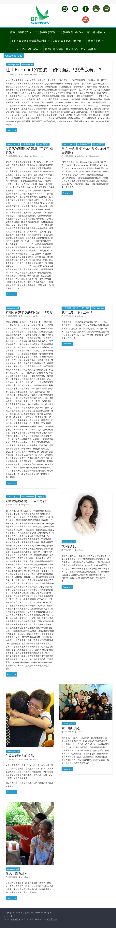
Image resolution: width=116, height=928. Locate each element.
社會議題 (40, 496)
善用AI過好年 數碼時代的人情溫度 (29, 312)
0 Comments (37, 74)
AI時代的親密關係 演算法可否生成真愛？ (29, 150)
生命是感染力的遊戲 (20, 755)
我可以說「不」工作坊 (77, 312)
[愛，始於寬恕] (85, 686)
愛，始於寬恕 (71, 728)
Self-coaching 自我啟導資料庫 (29, 40)
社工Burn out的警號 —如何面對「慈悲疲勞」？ (54, 69)
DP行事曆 (85, 308)
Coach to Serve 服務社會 (67, 40)
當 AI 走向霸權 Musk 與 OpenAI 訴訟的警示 (86, 150)
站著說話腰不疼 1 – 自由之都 (26, 501)
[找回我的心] (86, 494)
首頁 (12, 32)
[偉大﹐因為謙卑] (30, 803)
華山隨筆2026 (27, 64)
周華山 (35, 759)
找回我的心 (69, 546)
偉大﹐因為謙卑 (16, 873)
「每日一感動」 (13, 496)
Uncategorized (13, 64)
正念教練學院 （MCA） (71, 32)
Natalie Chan (26, 316)
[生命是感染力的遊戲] (30, 686)
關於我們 (23, 32)
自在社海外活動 (54, 49)
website (80, 316)
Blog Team (25, 505)
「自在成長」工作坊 (70, 308)
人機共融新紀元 (28, 144)
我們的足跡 (94, 40)
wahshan (25, 74)
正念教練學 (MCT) (45, 32)
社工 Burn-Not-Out (28, 49)
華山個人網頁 (94, 32)
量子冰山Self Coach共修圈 (81, 49)
